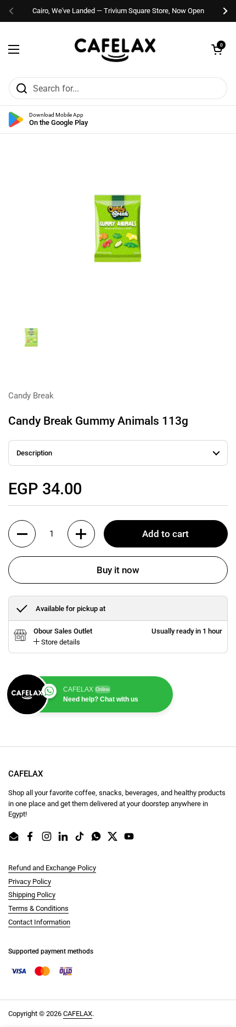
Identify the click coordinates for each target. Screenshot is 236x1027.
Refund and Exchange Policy (52, 868)
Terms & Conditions (38, 908)
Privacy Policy (29, 881)
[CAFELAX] (115, 49)
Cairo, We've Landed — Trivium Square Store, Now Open (118, 10)
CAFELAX (77, 1013)
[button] (217, 49)
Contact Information (39, 922)
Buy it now (118, 569)
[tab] (56, 642)
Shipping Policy (31, 895)
